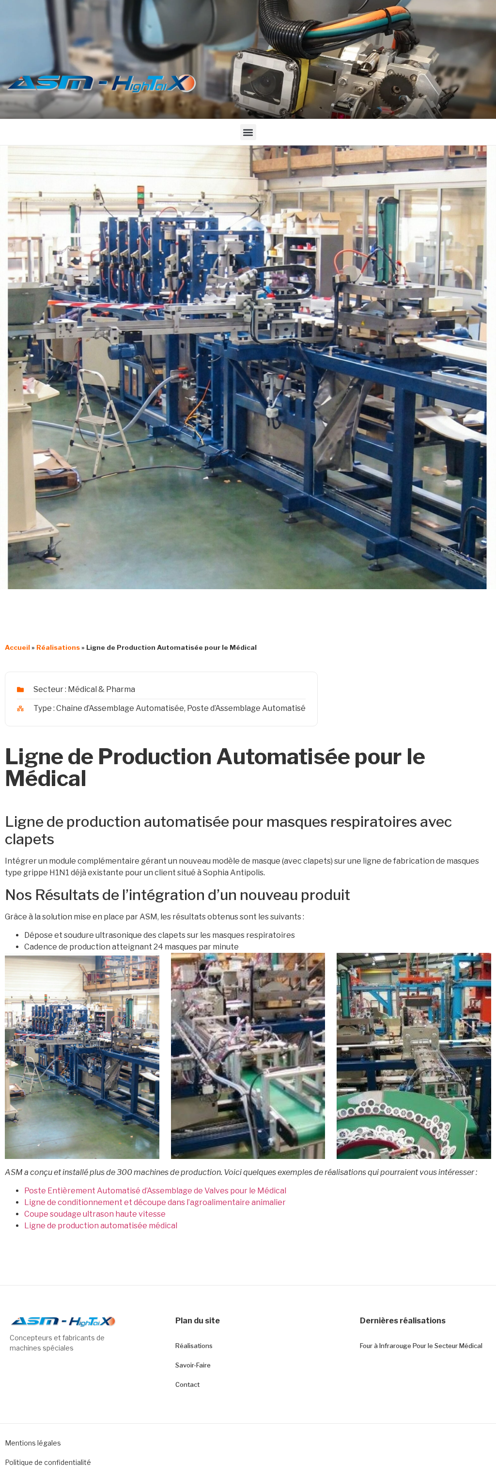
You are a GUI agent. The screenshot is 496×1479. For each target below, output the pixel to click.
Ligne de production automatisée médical (100, 1225)
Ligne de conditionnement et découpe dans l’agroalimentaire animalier (155, 1202)
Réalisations (58, 647)
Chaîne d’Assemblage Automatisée (120, 708)
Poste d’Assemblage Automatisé (246, 708)
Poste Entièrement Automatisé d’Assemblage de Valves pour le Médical (155, 1190)
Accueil (17, 647)
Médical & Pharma (101, 689)
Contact (187, 1384)
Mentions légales (33, 1443)
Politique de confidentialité (48, 1462)
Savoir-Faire (193, 1365)
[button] (248, 132)
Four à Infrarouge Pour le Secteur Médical (421, 1346)
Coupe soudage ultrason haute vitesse (95, 1214)
